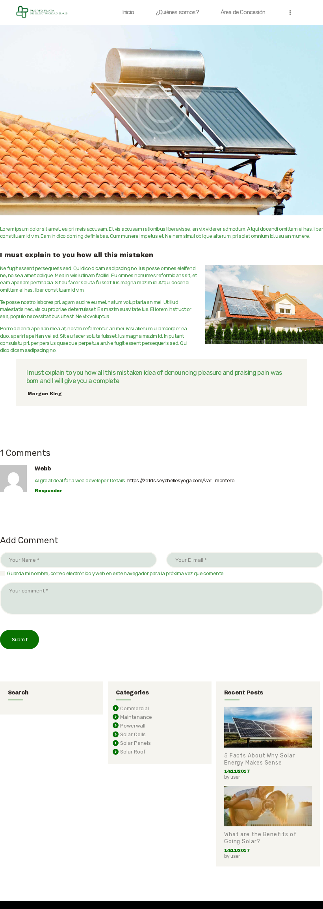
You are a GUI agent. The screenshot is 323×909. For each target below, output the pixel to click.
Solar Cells (133, 734)
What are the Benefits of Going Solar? (260, 838)
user (235, 777)
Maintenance (136, 717)
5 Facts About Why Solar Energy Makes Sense (259, 759)
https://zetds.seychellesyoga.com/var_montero (180, 480)
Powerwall (132, 726)
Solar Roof (132, 752)
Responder (48, 490)
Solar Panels (135, 743)
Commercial (134, 708)
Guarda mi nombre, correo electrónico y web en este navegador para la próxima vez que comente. (116, 573)
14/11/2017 (236, 771)
